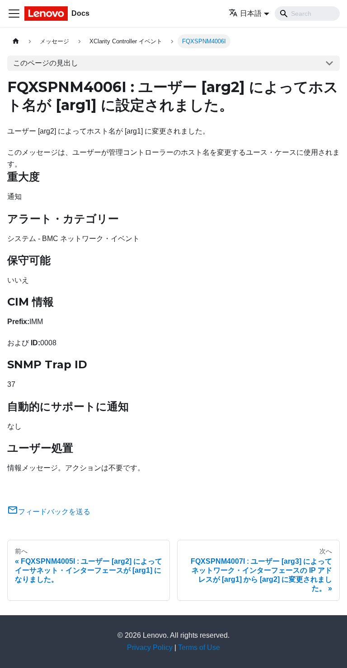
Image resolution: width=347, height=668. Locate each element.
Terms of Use (199, 647)
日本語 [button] (251, 13)
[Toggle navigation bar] (14, 13)
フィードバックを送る (54, 511)
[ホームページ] (15, 41)
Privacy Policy (150, 647)
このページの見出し (45, 63)
